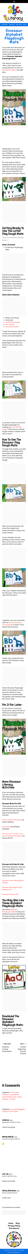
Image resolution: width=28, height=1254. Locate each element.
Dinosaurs (6, 827)
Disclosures (14, 1228)
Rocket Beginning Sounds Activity (22, 1049)
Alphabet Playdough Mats (10, 910)
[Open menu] (14, 1)
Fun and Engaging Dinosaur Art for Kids (13, 1110)
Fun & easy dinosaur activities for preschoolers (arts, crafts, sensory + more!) (12, 1095)
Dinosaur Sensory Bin (10, 894)
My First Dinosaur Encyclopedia (12, 623)
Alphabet (4, 24)
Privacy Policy (14, 1226)
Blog (18, 1223)
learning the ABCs (9, 70)
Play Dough (9, 324)
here (7, 240)
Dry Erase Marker (12, 327)
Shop (25, 24)
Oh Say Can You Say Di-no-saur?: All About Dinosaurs (13, 835)
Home (10, 1223)
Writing (19, 24)
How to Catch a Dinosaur (12, 820)
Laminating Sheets (12, 322)
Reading (12, 24)
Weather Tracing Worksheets (7, 1047)
